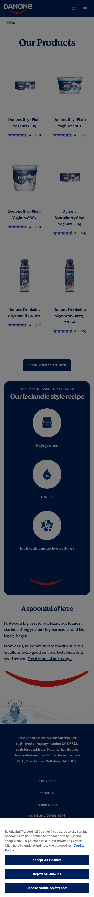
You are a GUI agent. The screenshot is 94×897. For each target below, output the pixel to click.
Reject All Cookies (47, 874)
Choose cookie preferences (47, 888)
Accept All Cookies (47, 860)
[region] (47, 857)
